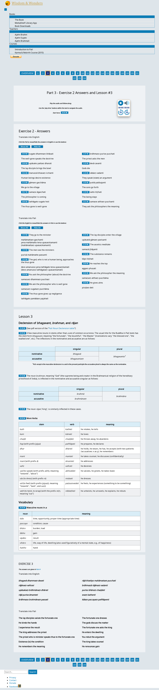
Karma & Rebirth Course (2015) (29, 52)
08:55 (24, 201)
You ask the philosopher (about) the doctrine (50, 274)
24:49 (24, 284)
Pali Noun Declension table (61, 328)
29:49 (85, 282)
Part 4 (38, 569)
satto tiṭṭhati (96, 192)
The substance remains (101, 254)
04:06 (24, 163)
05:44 (24, 173)
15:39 (24, 235)
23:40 (24, 274)
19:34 (24, 259)
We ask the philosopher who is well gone (48, 284)
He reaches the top (99, 263)
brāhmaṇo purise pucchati (102, 153)
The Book (19, 19)
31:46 (21, 328)
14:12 (85, 201)
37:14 (21, 376)
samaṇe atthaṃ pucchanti (102, 201)
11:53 (85, 163)
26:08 (24, 293)
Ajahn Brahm (21, 34)
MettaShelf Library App (26, 23)
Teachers (13, 29)
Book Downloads (22, 26)
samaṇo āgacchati (37, 192)
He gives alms (96, 282)
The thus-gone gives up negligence (45, 293)
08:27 (24, 192)
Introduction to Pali (24, 49)
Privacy (12, 677)
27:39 (85, 244)
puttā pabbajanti (98, 182)
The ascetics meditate (100, 244)
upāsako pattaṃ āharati (40, 163)
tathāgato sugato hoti (39, 201)
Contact (12, 680)
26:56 (85, 235)
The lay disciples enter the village (105, 234)
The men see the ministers (41, 250)
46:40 (21, 507)
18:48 (24, 250)
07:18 (24, 182)
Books (12, 14)
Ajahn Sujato (21, 37)
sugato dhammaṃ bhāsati (41, 153)
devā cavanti (95, 163)
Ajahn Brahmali (22, 40)
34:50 (21, 333)
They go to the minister (40, 234)
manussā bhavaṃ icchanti (41, 173)
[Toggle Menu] (82, 16)
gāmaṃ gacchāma (37, 182)
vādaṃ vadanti (97, 173)
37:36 (21, 409)
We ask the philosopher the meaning (107, 273)
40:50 (21, 418)
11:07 (85, 153)
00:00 (63, 112)
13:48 (85, 192)
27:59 (85, 254)
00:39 (24, 153)
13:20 (85, 182)
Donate (12, 683)
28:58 (85, 263)
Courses (13, 43)
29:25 (85, 273)
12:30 (85, 173)
